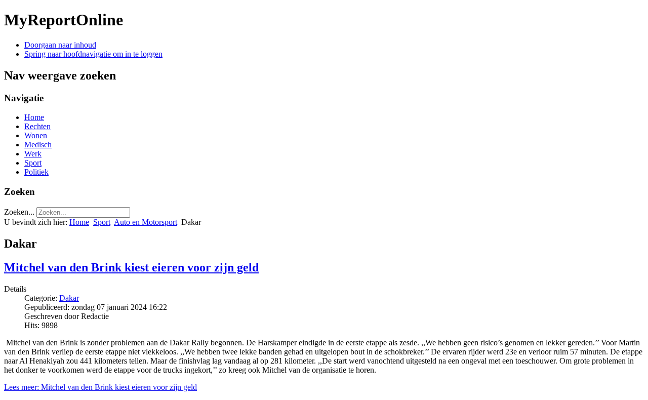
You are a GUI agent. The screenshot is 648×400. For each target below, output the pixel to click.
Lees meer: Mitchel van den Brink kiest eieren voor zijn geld (100, 387)
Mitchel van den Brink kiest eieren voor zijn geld (131, 267)
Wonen (35, 135)
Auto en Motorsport (145, 222)
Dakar (69, 298)
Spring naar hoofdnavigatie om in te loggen (93, 54)
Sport (33, 162)
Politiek (36, 172)
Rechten (37, 126)
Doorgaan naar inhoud (60, 45)
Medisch (38, 144)
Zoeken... (19, 212)
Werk (33, 153)
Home (34, 117)
